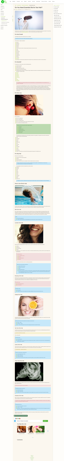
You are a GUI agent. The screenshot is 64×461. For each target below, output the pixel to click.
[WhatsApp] (18, 418)
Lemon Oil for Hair (57, 23)
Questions (29, 1)
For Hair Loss (56, 10)
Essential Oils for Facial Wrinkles (5, 22)
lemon (17, 79)
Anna (16, 9)
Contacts (32, 456)
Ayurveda (33, 1)
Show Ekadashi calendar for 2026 (21, 415)
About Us (32, 455)
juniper (17, 73)
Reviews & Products (44, 1)
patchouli (17, 58)
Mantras (53, 1)
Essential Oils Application (4, 19)
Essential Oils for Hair (4, 20)
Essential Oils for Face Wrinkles (40, 433)
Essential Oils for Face (31, 433)
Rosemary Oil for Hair (57, 18)
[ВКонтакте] (15, 418)
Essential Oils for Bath (21, 433)
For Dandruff (56, 8)
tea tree (17, 72)
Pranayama (18, 1)
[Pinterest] (19, 418)
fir (16, 78)
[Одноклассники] (16, 418)
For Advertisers (32, 457)
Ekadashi (25, 1)
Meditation (13, 1)
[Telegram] (17, 418)
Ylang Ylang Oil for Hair (58, 25)
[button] (47, 431)
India (22, 1)
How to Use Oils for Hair (58, 13)
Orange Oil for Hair (57, 20)
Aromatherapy (38, 1)
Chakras (50, 1)
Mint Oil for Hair (56, 15)
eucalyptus (17, 80)
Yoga (10, 1)
